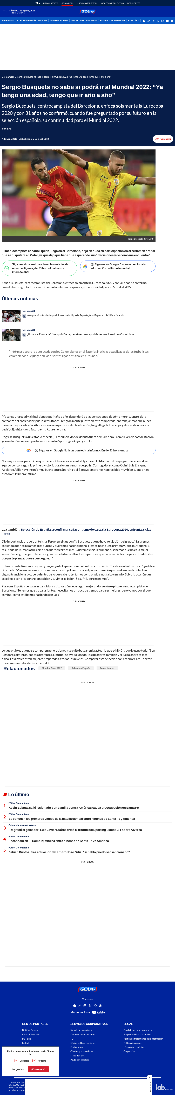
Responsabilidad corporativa (137, 1034)
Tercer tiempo (107, 668)
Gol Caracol (67, 3)
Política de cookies (133, 1043)
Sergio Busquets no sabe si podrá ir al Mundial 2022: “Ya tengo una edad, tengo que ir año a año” (64, 77)
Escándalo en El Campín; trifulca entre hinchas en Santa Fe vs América (59, 841)
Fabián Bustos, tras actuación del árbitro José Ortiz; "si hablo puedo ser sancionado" (69, 852)
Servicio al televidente (81, 1030)
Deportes (24, 1060)
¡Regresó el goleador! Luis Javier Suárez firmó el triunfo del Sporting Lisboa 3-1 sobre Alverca (75, 830)
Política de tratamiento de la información (143, 1039)
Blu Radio (26, 1039)
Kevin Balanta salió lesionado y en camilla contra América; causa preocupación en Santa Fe (74, 807)
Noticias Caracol (30, 1030)
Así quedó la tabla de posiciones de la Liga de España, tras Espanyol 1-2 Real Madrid (76, 315)
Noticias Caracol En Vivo (112, 3)
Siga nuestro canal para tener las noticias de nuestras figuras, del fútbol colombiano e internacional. (40, 268)
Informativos (133, 3)
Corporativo (129, 1051)
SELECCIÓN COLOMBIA (84, 20)
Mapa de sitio (77, 1056)
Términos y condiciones (135, 1047)
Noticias (42, 1060)
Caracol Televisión (31, 1034)
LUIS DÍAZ (133, 20)
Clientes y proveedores (81, 1051)
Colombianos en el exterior (23, 825)
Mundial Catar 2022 (52, 668)
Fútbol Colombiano (19, 803)
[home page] (37, 3)
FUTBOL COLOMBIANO (112, 20)
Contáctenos (76, 1047)
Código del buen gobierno (82, 1043)
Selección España (80, 668)
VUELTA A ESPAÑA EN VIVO (32, 20)
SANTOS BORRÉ (59, 20)
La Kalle (26, 1043)
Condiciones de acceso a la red (138, 1030)
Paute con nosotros (79, 1060)
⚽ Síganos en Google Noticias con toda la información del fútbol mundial (81, 450)
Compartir (165, 139)
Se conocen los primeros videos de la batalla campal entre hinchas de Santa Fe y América (72, 818)
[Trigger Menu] (5, 12)
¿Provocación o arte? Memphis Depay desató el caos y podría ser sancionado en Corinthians (80, 334)
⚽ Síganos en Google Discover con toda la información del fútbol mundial (118, 266)
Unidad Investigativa (87, 3)
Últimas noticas (50, 3)
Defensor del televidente (82, 1034)
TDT (72, 1039)
